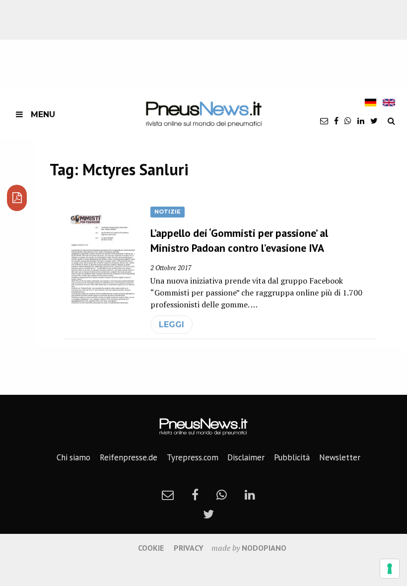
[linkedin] (360, 120)
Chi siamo (73, 457)
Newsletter (339, 457)
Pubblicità (292, 457)
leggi (171, 324)
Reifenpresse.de (128, 457)
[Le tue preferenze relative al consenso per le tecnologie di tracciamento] (389, 568)
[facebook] (336, 120)
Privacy (189, 548)
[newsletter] (324, 120)
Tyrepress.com (192, 457)
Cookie (151, 548)
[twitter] (374, 120)
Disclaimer (246, 457)
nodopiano (264, 548)
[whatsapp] (347, 120)
